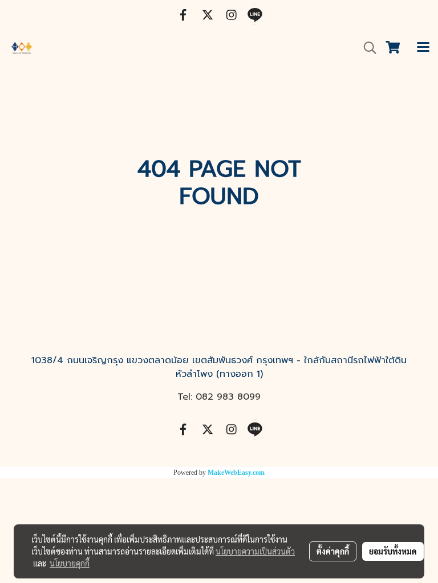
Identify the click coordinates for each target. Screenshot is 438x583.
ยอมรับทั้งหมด (393, 551)
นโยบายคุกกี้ (70, 563)
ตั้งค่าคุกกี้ (333, 551)
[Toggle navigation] (423, 47)
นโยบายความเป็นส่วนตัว (255, 551)
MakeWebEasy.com (236, 473)
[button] (366, 48)
